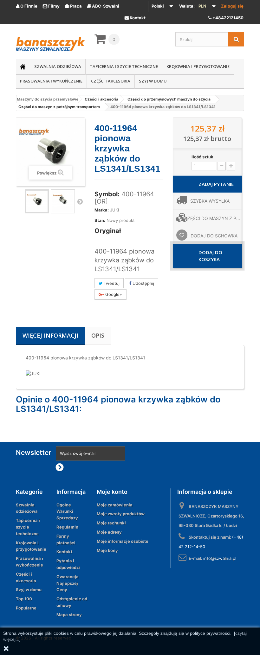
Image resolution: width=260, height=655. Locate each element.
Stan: (99, 220)
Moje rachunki (111, 522)
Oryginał (107, 231)
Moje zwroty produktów (121, 513)
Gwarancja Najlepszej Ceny (67, 583)
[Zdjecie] (37, 201)
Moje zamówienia (115, 504)
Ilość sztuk (202, 156)
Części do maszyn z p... (212, 218)
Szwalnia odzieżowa (57, 66)
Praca (73, 6)
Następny (80, 201)
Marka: (101, 209)
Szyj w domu (153, 81)
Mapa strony (69, 614)
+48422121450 (227, 17)
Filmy (51, 6)
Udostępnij (142, 283)
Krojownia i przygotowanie (198, 66)
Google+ (113, 294)
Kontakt (135, 17)
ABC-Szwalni (103, 6)
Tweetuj (111, 283)
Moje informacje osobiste (122, 541)
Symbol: (107, 194)
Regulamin (67, 527)
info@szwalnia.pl (219, 558)
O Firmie (26, 6)
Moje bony (107, 550)
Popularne (26, 607)
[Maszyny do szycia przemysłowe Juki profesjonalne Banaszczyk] (50, 44)
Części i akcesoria (110, 81)
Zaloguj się (232, 6)
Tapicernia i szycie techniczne (124, 66)
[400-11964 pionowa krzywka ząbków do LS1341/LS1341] (63, 201)
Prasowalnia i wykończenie (51, 81)
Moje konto (112, 491)
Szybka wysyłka (210, 201)
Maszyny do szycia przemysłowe (47, 99)
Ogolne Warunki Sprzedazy (67, 511)
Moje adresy (109, 532)
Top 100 (24, 598)
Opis (97, 335)
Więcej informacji (50, 335)
